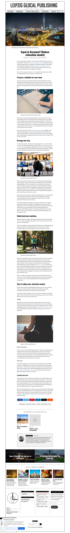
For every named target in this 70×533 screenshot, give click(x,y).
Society (45, 57)
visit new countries (41, 264)
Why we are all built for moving (22, 427)
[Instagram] (59, 11)
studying (38, 404)
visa (49, 404)
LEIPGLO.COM (10, 11)
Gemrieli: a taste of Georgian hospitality (45, 480)
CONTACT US (8, 510)
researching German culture (37, 130)
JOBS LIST (54, 11)
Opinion (42, 57)
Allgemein (31, 57)
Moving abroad (22, 404)
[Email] (61, 11)
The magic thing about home (57, 480)
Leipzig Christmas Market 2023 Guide (10, 480)
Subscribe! (54, 507)
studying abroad (44, 404)
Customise (7, 528)
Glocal (35, 57)
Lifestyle (38, 57)
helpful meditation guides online (44, 307)
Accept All (21, 528)
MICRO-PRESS (19, 11)
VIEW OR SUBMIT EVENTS (25, 499)
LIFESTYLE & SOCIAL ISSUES (32, 11)
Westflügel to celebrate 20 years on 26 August (23, 480)
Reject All (14, 528)
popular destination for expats (36, 62)
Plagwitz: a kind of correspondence (33, 429)
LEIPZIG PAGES (45, 11)
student (33, 404)
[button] (41, 524)
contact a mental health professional (27, 370)
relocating (28, 404)
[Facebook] (57, 11)
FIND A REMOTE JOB (24, 501)
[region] (14, 524)
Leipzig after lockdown (34, 479)
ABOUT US (8, 508)
